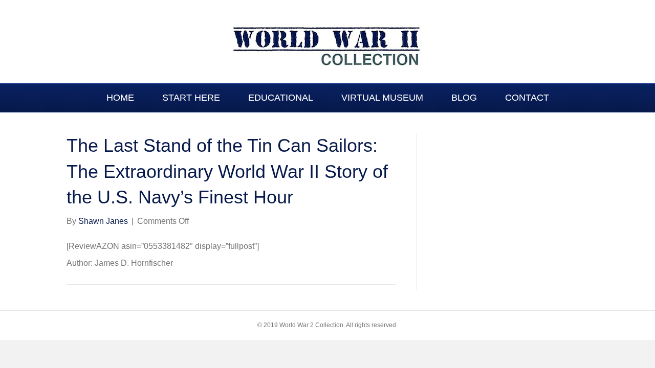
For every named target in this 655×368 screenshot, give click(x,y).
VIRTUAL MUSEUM (382, 98)
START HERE (191, 98)
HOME (120, 98)
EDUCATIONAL (280, 98)
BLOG (464, 98)
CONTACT (527, 98)
